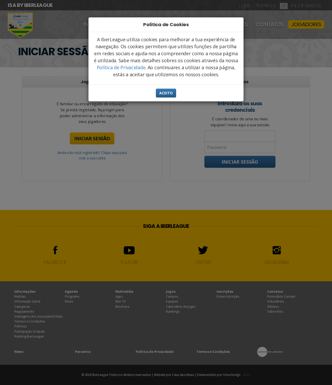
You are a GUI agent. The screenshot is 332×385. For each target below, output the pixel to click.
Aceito (166, 92)
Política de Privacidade (121, 67)
